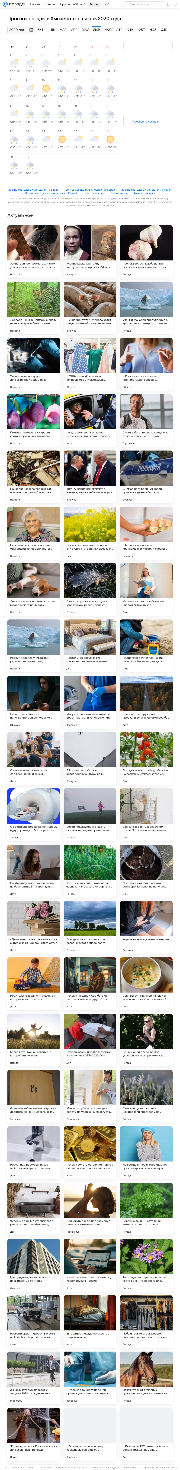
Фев (52, 29)
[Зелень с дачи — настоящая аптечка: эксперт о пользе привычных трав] (146, 1209)
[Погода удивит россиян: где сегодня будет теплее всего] (90, 927)
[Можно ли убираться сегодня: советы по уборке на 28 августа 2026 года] (90, 1096)
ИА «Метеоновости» (166, 1467)
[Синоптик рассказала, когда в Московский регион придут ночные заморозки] (90, 589)
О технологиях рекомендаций (105, 1467)
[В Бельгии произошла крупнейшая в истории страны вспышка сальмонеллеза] (146, 533)
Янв (40, 29)
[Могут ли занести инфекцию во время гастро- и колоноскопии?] (90, 702)
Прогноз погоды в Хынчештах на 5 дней (89, 189)
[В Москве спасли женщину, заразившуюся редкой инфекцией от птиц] (90, 1434)
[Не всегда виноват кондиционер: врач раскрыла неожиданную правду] (146, 1152)
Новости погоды (94, 193)
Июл (108, 29)
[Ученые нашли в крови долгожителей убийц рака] (33, 364)
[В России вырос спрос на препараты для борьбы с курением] (146, 364)
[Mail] (5, 4)
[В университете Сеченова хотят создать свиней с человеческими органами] (90, 308)
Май (85, 29)
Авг (119, 29)
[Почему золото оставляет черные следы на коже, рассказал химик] (90, 1152)
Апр (74, 29)
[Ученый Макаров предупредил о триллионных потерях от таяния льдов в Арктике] (146, 308)
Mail (6, 1467)
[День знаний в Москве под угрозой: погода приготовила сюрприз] (146, 1040)
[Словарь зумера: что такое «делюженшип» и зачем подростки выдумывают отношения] (33, 758)
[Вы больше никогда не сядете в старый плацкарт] (90, 1321)
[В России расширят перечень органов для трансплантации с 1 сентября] (90, 1378)
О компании (16, 1467)
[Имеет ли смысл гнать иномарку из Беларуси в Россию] (90, 1265)
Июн (97, 29)
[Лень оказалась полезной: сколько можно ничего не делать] (33, 589)
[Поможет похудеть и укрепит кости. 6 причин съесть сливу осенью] (33, 420)
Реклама (30, 1467)
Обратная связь (131, 1467)
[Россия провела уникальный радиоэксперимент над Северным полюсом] (33, 645)
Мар (63, 29)
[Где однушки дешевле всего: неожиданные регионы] (33, 1265)
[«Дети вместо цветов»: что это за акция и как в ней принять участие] (33, 927)
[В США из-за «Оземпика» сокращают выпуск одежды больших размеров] (90, 364)
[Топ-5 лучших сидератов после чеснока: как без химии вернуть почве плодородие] (90, 871)
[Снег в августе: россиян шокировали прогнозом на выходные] (146, 1096)
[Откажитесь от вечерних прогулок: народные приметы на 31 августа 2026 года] (146, 1378)
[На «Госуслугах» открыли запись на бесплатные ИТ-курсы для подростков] (33, 871)
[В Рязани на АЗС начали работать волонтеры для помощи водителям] (146, 1434)
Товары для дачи (144, 193)
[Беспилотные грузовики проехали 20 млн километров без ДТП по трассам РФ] (146, 702)
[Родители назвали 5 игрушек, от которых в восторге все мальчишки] (33, 983)
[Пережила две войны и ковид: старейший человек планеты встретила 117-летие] (33, 533)
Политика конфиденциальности (71, 1467)
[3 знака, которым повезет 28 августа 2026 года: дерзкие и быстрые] (33, 1378)
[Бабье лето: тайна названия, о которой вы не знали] (33, 1040)
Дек (164, 29)
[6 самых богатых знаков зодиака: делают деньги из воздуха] (146, 420)
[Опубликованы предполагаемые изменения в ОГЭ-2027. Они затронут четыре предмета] (90, 1040)
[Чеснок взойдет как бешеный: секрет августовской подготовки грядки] (146, 251)
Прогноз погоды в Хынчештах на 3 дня (33, 189)
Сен (130, 29)
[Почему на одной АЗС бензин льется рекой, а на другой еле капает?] (90, 983)
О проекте (46, 1467)
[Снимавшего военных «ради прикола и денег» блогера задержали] (146, 477)
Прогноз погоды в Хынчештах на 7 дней (146, 189)
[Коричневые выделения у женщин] (146, 927)
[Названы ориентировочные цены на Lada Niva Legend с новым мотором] (33, 1321)
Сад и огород (119, 193)
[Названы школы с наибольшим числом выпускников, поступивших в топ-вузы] (146, 589)
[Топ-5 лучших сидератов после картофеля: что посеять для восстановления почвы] (146, 1265)
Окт (142, 29)
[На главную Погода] (16, 4)
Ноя (153, 29)
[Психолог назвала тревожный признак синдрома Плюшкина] (33, 477)
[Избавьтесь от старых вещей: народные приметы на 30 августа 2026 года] (146, 1321)
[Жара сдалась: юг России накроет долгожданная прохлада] (33, 1434)
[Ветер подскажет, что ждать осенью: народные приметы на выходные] (90, 814)
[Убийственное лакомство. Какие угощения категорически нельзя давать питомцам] (33, 251)
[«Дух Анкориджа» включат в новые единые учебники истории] (90, 477)
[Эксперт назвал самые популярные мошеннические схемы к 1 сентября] (33, 702)
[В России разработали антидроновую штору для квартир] (90, 758)
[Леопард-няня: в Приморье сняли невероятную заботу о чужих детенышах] (33, 308)
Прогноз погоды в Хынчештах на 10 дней (51, 193)
